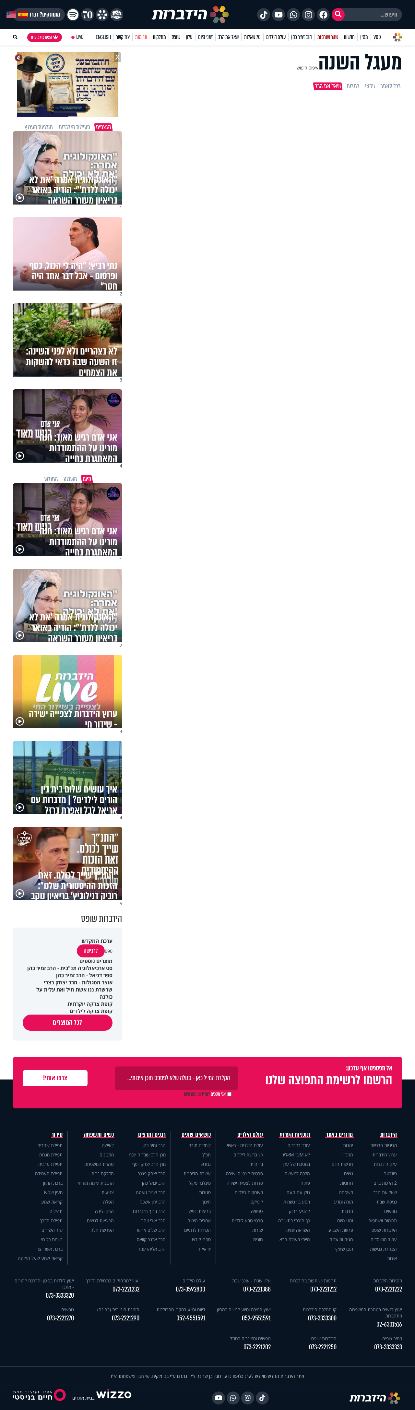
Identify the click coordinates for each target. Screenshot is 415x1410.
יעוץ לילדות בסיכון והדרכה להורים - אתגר (44, 1284)
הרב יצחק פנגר (152, 1173)
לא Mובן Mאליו (296, 1155)
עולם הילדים (276, 37)
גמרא (206, 1164)
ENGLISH (103, 37)
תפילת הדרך (51, 1220)
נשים (348, 1173)
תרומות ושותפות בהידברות (313, 1281)
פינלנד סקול (200, 1183)
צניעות (107, 1192)
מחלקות (159, 37)
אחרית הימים (199, 1220)
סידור (57, 1134)
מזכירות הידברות (387, 1281)
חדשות (349, 37)
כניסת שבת (387, 1202)
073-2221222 (388, 1289)
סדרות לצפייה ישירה (245, 1183)
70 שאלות (252, 37)
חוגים (258, 1239)
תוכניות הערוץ (295, 1134)
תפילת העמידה (49, 1173)
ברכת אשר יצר (50, 1249)
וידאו (369, 86)
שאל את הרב (228, 37)
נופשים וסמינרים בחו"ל (250, 1338)
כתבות (353, 86)
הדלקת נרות (102, 1173)
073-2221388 (257, 1289)
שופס (176, 37)
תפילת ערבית (50, 1164)
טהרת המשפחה (99, 1164)
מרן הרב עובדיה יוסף (147, 1155)
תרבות (347, 1211)
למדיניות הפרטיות (197, 1094)
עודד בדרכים (299, 1145)
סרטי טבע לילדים (247, 1220)
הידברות (388, 1134)
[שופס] (102, 14)
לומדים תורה (199, 1145)
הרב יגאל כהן (154, 1183)
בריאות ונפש (200, 1211)
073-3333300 (322, 1318)
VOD (377, 37)
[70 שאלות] (87, 14)
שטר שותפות (327, 37)
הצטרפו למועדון (41, 37)
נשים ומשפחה (99, 1134)
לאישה (108, 1145)
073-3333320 (60, 1295)
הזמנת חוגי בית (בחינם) (118, 1309)
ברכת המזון (53, 1183)
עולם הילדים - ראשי (245, 1145)
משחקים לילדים (249, 1192)
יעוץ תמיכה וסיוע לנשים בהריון (244, 1309)
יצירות (257, 1230)
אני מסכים (205, 1094)
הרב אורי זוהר (153, 1220)
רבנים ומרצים (152, 1134)
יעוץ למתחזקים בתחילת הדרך (112, 1281)
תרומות (141, 37)
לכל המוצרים (67, 1022)
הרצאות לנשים (100, 1220)
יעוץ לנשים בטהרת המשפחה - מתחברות (374, 1312)
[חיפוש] (338, 14)
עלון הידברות (385, 1164)
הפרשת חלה (102, 1230)
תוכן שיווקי (344, 1249)
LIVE (79, 37)
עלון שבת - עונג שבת (251, 1281)
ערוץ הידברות (385, 1155)
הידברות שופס (384, 1230)
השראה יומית (298, 1230)
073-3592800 (190, 1289)
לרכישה (91, 951)
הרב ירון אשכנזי (152, 1202)
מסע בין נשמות (296, 1202)
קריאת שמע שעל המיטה (40, 1258)
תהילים (56, 1211)
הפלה (108, 1202)
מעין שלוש (53, 1192)
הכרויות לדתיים (197, 1230)
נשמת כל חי (52, 1239)
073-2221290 (125, 1318)
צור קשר (123, 37)
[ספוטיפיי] (72, 14)
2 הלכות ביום (385, 1183)
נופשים (390, 1211)
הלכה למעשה (297, 1173)
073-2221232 (126, 1289)
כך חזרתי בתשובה (294, 1220)
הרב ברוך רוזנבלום (149, 1211)
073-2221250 (323, 1347)
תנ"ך (206, 1155)
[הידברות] (190, 14)
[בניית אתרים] (113, 1398)
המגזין (347, 1155)
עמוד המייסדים (384, 1239)
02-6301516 (389, 1324)
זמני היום (205, 37)
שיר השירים (52, 1230)
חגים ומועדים (341, 1239)
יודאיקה (204, 1249)
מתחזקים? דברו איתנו (39, 14)
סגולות (205, 1192)
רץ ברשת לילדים (248, 1155)
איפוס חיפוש (307, 68)
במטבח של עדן (296, 1164)
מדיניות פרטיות (383, 1145)
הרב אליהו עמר (152, 1249)
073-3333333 (388, 1347)
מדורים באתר (339, 1134)
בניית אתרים (83, 1398)
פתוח (305, 1183)
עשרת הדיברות (197, 1173)
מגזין (364, 37)
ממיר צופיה (392, 1338)
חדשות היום (342, 1164)
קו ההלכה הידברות (320, 1309)
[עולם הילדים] (116, 14)
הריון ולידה (104, 1211)
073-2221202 (257, 1347)
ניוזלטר (390, 1173)
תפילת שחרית (50, 1145)
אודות (392, 1258)
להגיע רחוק (299, 1211)
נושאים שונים (196, 1134)
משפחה (346, 1192)
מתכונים (107, 1155)
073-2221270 (60, 1318)
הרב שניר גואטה (151, 1192)
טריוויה (257, 1211)
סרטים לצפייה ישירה (244, 1173)
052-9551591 (256, 1318)
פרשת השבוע (340, 1230)
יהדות (348, 1145)
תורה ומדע (343, 1202)
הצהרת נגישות (383, 1249)
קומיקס (257, 1202)
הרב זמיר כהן (301, 37)
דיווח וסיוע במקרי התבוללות (181, 1309)
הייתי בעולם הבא (294, 1239)
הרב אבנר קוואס (151, 1239)
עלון (189, 37)
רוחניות (346, 1183)
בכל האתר (390, 86)
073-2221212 (323, 1289)
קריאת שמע (52, 1202)
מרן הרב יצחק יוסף (149, 1164)
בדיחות (257, 1164)
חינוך (206, 1202)
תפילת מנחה (51, 1155)
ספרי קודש (201, 1239)
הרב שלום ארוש (151, 1230)
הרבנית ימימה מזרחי (96, 1183)
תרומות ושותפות (382, 1220)
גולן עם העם (298, 1192)
